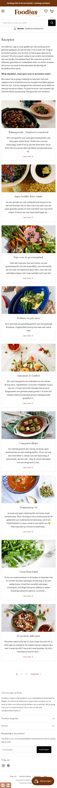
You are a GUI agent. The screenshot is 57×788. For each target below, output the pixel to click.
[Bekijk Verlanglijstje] (46, 11)
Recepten (37, 776)
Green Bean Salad (29, 572)
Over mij (13, 776)
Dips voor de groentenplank (28, 257)
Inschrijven (44, 749)
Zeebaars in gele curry (28, 318)
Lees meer (27, 156)
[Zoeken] (52, 23)
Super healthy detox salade (28, 196)
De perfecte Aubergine (28, 636)
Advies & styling (25, 776)
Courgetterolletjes (28, 443)
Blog (45, 776)
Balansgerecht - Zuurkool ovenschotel (28, 132)
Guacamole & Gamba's (28, 376)
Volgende (35, 674)
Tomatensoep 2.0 (28, 507)
